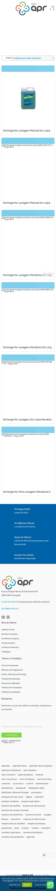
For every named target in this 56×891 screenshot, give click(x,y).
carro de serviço (44, 779)
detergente (21, 788)
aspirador (5, 766)
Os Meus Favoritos (9, 634)
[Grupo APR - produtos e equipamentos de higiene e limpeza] (31, 8)
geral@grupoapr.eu (10, 608)
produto (25, 828)
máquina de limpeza (36, 823)
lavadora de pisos (33, 815)
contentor (5, 783)
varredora (45, 828)
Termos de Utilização (10, 683)
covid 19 (29, 783)
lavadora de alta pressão (34, 806)
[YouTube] (8, 617)
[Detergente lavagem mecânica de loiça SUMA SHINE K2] (28, 242)
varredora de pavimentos (12, 837)
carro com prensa (9, 779)
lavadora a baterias (10, 801)
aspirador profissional (11, 770)
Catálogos (6, 652)
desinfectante (42, 783)
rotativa (35, 828)
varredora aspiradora (11, 832)
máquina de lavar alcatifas (13, 823)
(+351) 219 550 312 (9, 602)
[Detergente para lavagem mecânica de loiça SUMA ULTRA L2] (28, 459)
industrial (39, 797)
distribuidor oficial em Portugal (15, 792)
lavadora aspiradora (30, 801)
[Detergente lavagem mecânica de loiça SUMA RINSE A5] (28, 315)
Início (3, 26)
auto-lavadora (29, 770)
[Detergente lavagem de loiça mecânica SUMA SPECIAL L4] (28, 387)
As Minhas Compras (10, 638)
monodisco (16, 819)
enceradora (36, 792)
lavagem (48, 815)
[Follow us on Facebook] (3, 617)
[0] (54, 9)
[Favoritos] (50, 9)
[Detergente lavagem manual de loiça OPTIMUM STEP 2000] (28, 98)
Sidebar (9, 58)
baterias (39, 775)
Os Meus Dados (8, 643)
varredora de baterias (33, 832)
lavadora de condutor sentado (15, 810)
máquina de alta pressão (34, 819)
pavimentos (6, 828)
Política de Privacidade (11, 687)
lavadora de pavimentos (12, 815)
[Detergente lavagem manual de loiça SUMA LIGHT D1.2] (28, 170)
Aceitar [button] (27, 885)
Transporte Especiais (10, 679)
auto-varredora (8, 775)
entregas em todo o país (12, 797)
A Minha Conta (7, 630)
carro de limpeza (27, 779)
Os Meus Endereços (10, 647)
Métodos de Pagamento (12, 670)
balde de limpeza (25, 775)
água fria (31, 837)
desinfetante (7, 788)
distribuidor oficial (36, 788)
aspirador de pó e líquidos (40, 766)
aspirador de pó (20, 766)
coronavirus (18, 783)
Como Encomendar (9, 665)
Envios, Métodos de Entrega (13, 674)
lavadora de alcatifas (10, 806)
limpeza (4, 819)
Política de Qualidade (10, 692)
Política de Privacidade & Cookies (28, 888)
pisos (17, 828)
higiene (29, 797)
